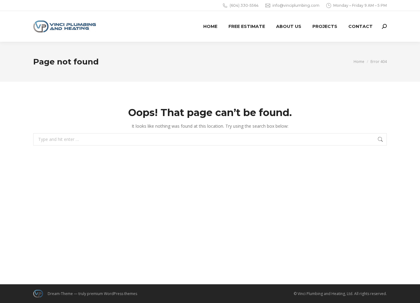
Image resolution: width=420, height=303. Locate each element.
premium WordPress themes (112, 293)
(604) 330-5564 (244, 5)
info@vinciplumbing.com (295, 5)
